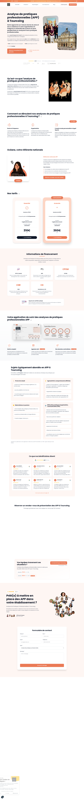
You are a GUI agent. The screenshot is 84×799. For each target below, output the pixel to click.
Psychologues (35, 4)
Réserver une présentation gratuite (16, 51)
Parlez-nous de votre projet (34, 51)
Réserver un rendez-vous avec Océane (54, 177)
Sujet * (21, 645)
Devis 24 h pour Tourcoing (59, 563)
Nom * (44, 633)
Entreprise (26, 4)
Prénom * (22, 633)
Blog (54, 4)
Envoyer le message (42, 665)
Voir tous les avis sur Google (41, 493)
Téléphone (45, 639)
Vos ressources (45, 4)
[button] (2, 797)
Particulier (17, 4)
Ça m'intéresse (27, 237)
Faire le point (64, 4)
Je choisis (13, 793)
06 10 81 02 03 (73, 4)
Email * (21, 639)
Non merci (5, 793)
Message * (22, 651)
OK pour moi (21, 793)
